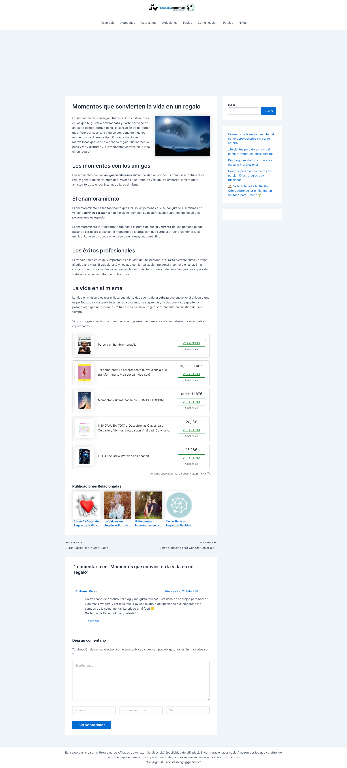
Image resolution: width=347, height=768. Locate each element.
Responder (93, 620)
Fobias (187, 22)
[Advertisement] (173, 57)
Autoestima (149, 22)
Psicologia (107, 22)
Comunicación (207, 22)
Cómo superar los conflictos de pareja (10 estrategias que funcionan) (249, 175)
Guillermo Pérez (86, 591)
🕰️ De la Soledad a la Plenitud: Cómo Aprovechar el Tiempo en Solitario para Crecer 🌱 (250, 190)
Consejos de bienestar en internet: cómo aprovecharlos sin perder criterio (251, 138)
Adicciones (169, 22)
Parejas (228, 22)
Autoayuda (127, 22)
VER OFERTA (191, 343)
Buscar (232, 104)
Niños (243, 22)
